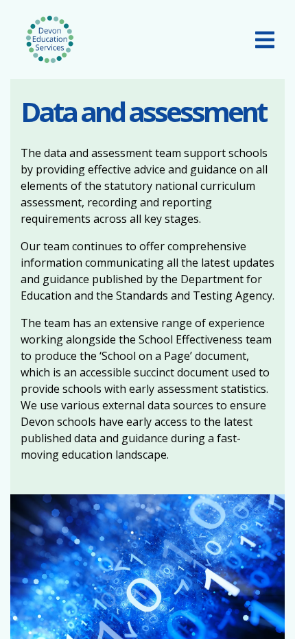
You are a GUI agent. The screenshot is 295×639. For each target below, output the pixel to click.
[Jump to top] (250, 608)
